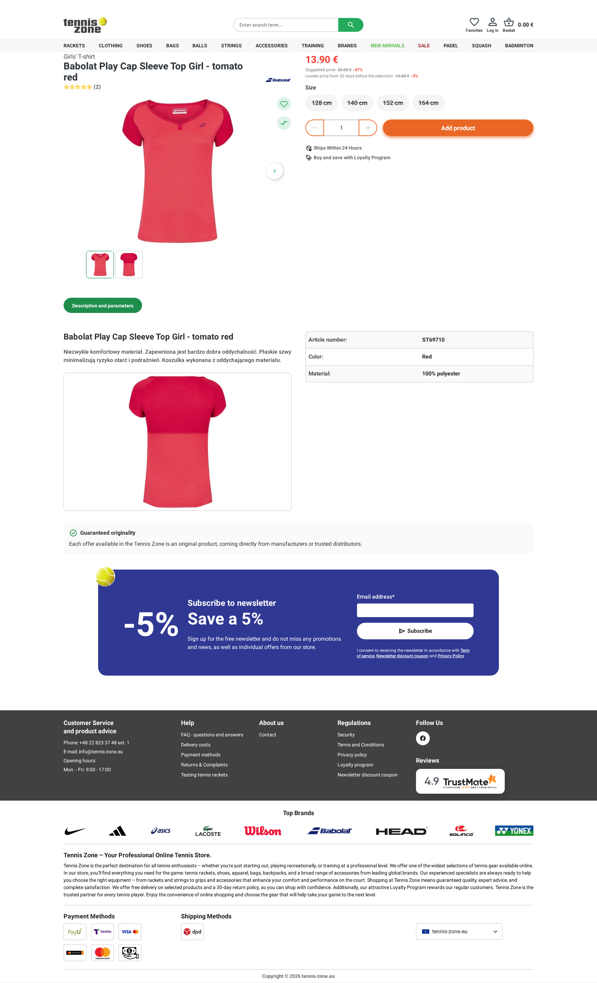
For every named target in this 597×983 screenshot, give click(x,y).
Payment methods (200, 754)
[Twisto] (102, 931)
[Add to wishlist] (284, 104)
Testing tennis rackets (204, 774)
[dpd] (192, 931)
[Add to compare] (284, 123)
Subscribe (419, 631)
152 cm (396, 104)
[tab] (103, 305)
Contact (267, 734)
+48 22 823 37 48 (101, 5)
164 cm (431, 104)
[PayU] (75, 931)
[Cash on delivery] (130, 952)
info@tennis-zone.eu (101, 751)
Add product (458, 128)
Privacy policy (352, 754)
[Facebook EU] (423, 738)
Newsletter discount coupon (402, 655)
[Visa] (130, 931)
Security (346, 734)
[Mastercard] (102, 952)
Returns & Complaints (204, 764)
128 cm (325, 104)
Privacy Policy (451, 655)
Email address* (376, 596)
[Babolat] (278, 79)
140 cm (360, 104)
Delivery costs (195, 744)
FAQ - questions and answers (212, 734)
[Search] (350, 25)
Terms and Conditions (361, 744)
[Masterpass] (75, 952)
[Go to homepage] (85, 25)
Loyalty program (355, 764)
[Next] (274, 171)
